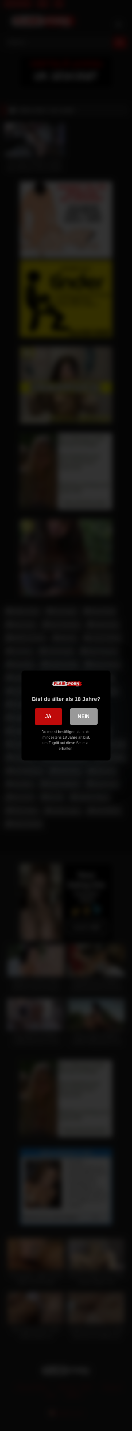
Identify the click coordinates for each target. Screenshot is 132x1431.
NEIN (84, 716)
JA (48, 716)
